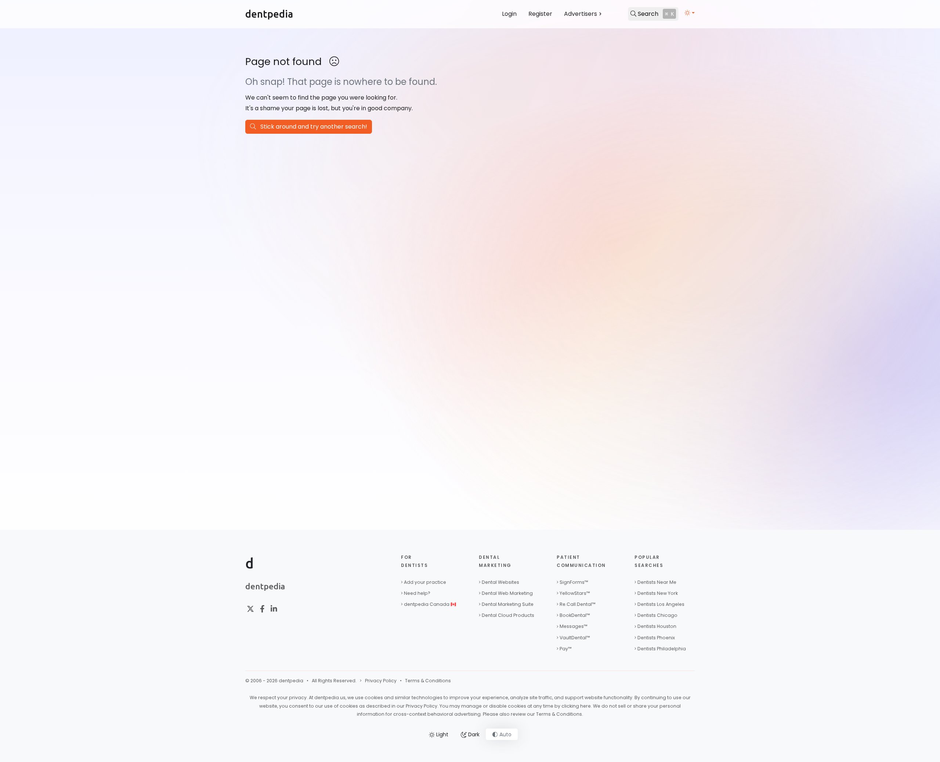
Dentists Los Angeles (660, 604)
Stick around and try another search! (311, 126)
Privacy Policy (381, 680)
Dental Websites (500, 582)
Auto (504, 734)
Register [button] (540, 14)
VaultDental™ (575, 638)
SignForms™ (574, 582)
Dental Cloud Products (508, 615)
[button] (689, 13)
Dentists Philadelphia (661, 649)
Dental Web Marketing (507, 593)
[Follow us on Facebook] (262, 609)
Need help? (417, 593)
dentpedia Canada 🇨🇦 (430, 604)
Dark (473, 734)
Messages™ (574, 626)
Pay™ (566, 649)
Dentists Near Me (656, 582)
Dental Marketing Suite (508, 604)
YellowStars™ (575, 593)
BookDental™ (575, 615)
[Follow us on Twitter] (250, 609)
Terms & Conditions (428, 680)
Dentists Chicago (657, 615)
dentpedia (269, 13)
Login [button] (509, 14)
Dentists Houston (656, 626)
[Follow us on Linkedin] (274, 609)
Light (441, 734)
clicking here (576, 706)
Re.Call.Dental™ (578, 604)
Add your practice (425, 582)
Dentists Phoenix (656, 638)
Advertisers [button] (580, 14)
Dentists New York (657, 593)
